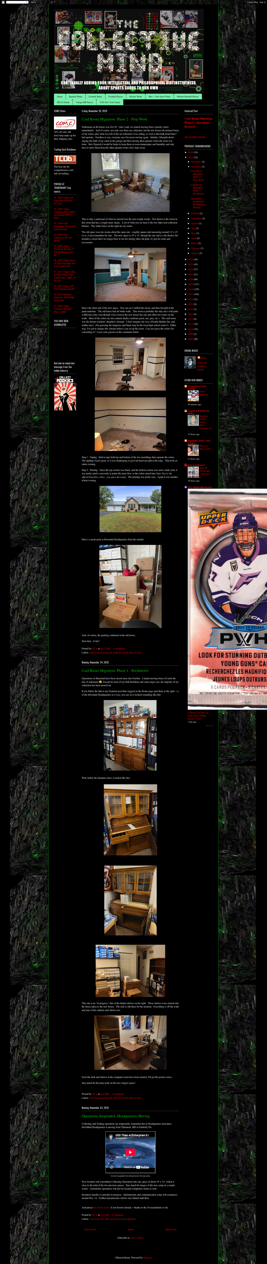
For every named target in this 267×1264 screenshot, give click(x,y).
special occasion (118, 1218)
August (195, 223)
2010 (191, 329)
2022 (191, 269)
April (194, 238)
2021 (191, 274)
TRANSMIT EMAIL (195, 137)
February (196, 248)
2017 (191, 294)
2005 (191, 338)
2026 (191, 152)
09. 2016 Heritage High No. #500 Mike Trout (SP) (64, 297)
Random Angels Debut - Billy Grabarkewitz (200, 423)
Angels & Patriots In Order (198, 412)
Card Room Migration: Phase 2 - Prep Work (114, 119)
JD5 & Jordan (63, 102)
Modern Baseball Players (188, 96)
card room (94, 652)
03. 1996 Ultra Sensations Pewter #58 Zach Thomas (65, 226)
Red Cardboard (196, 465)
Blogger (147, 1257)
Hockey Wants (135, 96)
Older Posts (171, 1229)
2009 (191, 334)
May (193, 233)
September (196, 218)
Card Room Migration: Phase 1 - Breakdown (115, 670)
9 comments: (118, 1214)
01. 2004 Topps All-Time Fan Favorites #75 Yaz (64, 200)
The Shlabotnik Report (200, 487)
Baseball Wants (75, 96)
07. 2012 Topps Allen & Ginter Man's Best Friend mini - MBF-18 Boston (65, 276)
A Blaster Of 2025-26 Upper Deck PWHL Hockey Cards (198, 715)
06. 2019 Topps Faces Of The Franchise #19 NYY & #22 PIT (64, 263)
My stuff (113, 652)
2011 (191, 323)
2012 (191, 319)
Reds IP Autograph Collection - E (205, 472)
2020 (191, 279)
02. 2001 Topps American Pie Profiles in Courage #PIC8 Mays (64, 213)
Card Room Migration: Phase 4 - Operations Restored (198, 122)
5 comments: (118, 1093)
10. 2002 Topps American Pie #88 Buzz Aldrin (63, 308)
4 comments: (119, 648)
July (193, 228)
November (196, 166)
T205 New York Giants (110, 102)
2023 (191, 264)
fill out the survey (101, 1207)
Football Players (116, 96)
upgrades (131, 1218)
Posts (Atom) (137, 1237)
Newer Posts (90, 1229)
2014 (191, 309)
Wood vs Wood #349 (205, 447)
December (196, 161)
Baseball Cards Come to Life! (199, 442)
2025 (191, 157)
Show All (209, 725)
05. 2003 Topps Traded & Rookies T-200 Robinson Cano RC (64, 250)
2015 (191, 304)
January (195, 253)
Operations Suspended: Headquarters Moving (116, 1115)
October (195, 213)
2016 (191, 299)
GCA (203, 358)
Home (59, 96)
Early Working (204, 393)
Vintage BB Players (84, 102)
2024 (191, 259)
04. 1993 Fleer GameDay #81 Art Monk (63, 237)
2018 (191, 289)
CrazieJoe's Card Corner (197, 387)
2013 (191, 314)
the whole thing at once (130, 652)
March (194, 243)
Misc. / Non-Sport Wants (159, 96)
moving (104, 652)
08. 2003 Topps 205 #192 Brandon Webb (64, 287)
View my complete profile (202, 366)
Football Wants (95, 96)
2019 (191, 284)
